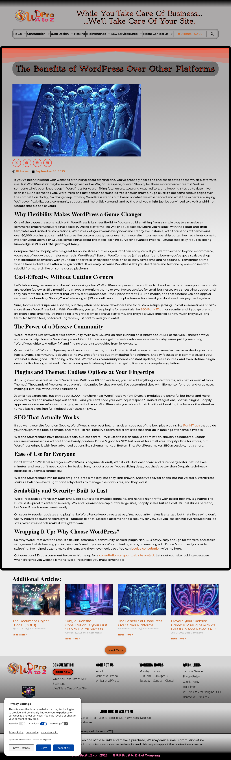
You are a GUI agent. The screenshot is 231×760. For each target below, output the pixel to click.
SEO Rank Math (153, 309)
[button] (212, 34)
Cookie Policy (191, 681)
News (17, 34)
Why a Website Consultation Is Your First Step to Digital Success (86, 625)
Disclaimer (189, 687)
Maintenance (96, 34)
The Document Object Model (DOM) (30, 623)
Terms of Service (193, 671)
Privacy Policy (191, 676)
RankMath (191, 425)
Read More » (19, 634)
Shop (134, 34)
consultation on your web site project (126, 555)
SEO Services (120, 34)
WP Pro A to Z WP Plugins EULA (202, 692)
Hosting (79, 34)
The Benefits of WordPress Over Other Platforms (140, 623)
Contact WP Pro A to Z (196, 697)
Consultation (36, 34)
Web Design (60, 34)
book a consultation (146, 548)
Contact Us (160, 34)
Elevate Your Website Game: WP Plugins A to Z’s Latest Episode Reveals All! (193, 625)
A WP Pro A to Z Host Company (136, 755)
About (147, 34)
